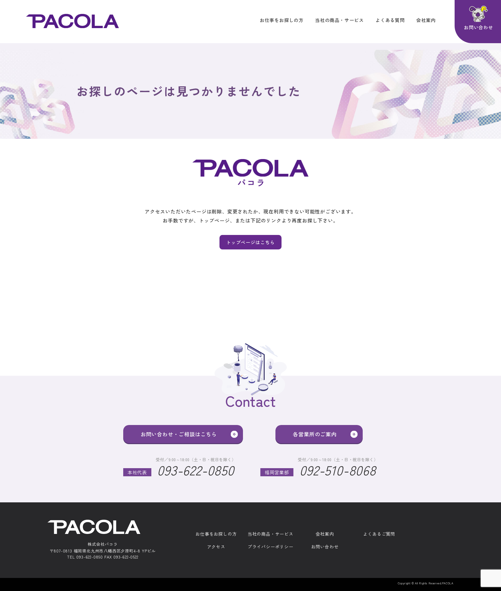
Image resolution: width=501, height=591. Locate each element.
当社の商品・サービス (339, 20)
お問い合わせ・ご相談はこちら (179, 434)
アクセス (216, 547)
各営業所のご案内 (314, 434)
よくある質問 (390, 20)
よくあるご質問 (379, 534)
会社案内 (426, 20)
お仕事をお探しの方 (282, 20)
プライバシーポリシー (270, 547)
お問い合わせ (325, 547)
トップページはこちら (250, 242)
